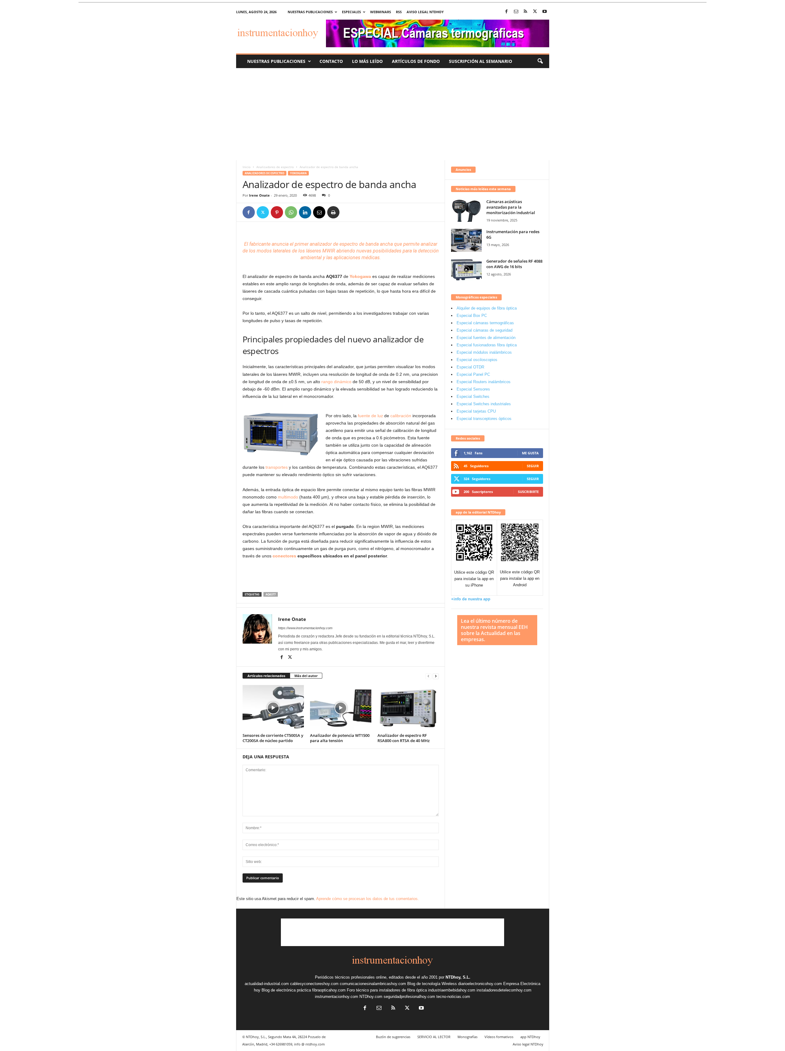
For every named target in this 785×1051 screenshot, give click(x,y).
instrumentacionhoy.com (336, 996)
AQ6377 (271, 594)
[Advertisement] (392, 114)
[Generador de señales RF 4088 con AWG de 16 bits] (466, 269)
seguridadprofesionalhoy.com (409, 996)
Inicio (247, 167)
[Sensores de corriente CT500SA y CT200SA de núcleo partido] (273, 708)
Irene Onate (259, 195)
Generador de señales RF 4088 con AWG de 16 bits (514, 263)
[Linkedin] (305, 212)
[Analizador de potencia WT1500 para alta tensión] (340, 708)
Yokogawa (298, 173)
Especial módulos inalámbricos (484, 352)
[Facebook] (506, 11)
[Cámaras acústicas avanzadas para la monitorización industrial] (466, 210)
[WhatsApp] (291, 212)
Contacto (331, 61)
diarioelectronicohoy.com (480, 983)
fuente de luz (370, 415)
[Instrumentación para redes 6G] (466, 240)
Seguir (533, 466)
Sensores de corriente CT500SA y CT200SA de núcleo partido (273, 738)
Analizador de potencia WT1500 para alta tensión (340, 738)
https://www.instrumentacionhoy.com (305, 628)
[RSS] (525, 11)
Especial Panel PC (473, 374)
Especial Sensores (473, 389)
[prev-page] (428, 676)
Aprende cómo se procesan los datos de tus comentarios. (367, 898)
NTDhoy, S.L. (458, 977)
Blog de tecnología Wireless (432, 983)
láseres (313, 251)
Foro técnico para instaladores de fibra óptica (387, 990)
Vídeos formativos (498, 1036)
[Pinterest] (277, 212)
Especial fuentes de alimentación (486, 337)
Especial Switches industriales (484, 404)
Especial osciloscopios (477, 359)
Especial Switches (473, 396)
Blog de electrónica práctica (286, 990)
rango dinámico (336, 381)
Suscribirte (528, 491)
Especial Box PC (472, 315)
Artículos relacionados (266, 675)
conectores (284, 555)
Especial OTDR (470, 367)
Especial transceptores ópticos (484, 418)
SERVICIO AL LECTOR (433, 1036)
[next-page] (436, 676)
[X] (535, 11)
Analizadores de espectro (275, 167)
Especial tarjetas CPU (476, 411)
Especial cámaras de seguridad (484, 330)
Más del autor (306, 675)
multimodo (288, 497)
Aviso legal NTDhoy (425, 12)
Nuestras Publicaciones (276, 61)
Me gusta (530, 453)
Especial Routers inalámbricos (484, 381)
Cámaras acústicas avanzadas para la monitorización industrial (510, 207)
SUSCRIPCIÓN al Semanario (480, 61)
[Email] (319, 212)
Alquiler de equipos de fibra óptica (487, 308)
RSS (399, 12)
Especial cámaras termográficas (485, 323)
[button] (540, 61)
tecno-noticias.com (453, 996)
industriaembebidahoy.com (451, 990)
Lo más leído (367, 61)
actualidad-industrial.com (267, 983)
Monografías (467, 1036)
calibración (400, 415)
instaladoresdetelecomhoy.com (504, 990)
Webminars (380, 12)
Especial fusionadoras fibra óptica (487, 345)
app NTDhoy (530, 1036)
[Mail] (516, 11)
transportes (277, 467)
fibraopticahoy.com (329, 990)
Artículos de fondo (416, 61)
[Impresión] (333, 212)
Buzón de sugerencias (393, 1036)
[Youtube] (544, 11)
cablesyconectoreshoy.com (314, 983)
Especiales (351, 12)
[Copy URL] (347, 212)
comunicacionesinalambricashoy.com (373, 983)
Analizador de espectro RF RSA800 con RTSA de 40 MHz (403, 738)
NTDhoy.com (370, 996)
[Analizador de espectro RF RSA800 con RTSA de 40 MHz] (408, 708)
